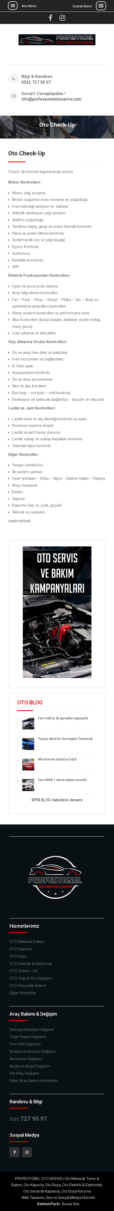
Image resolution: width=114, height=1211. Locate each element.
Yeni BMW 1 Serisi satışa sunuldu (62, 780)
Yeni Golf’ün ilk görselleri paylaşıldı (63, 718)
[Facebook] (15, 1152)
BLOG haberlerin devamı (57, 800)
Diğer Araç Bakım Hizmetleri (34, 1081)
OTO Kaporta (21, 949)
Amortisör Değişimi (26, 1059)
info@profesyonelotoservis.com (50, 99)
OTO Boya (18, 956)
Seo (49, 1197)
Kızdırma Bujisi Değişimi (30, 1066)
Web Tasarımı (32, 1197)
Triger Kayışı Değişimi (28, 1037)
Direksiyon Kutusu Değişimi (33, 1051)
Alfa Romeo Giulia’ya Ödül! (57, 759)
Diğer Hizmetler (23, 993)
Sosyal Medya (69, 1197)
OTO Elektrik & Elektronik (31, 964)
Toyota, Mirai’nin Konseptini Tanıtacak (65, 739)
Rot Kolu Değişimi (24, 1073)
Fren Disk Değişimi (25, 1044)
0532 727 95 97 (36, 82)
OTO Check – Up (24, 971)
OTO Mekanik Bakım (27, 942)
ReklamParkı (48, 1204)
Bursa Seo (71, 1204)
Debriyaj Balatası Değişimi (32, 1029)
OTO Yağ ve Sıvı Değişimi (31, 978)
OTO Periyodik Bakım (28, 985)
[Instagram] (27, 1152)
